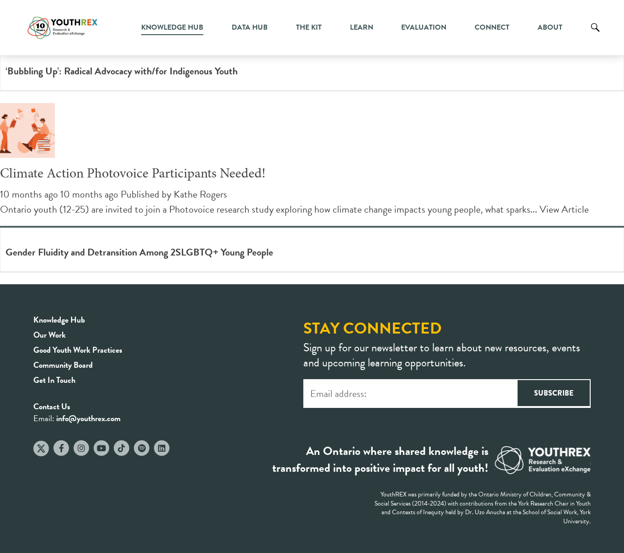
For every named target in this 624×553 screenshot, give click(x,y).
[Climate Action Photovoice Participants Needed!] (27, 150)
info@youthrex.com (88, 418)
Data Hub (250, 27)
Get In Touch (54, 380)
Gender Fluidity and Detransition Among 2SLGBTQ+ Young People (139, 252)
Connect (492, 27)
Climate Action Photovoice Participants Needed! (132, 174)
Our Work (49, 335)
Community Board (63, 365)
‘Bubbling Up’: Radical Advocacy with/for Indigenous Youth (121, 70)
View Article (564, 209)
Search (595, 34)
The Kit (309, 27)
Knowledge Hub (172, 27)
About (550, 27)
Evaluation (423, 27)
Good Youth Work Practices (77, 350)
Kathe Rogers (200, 194)
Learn (361, 27)
